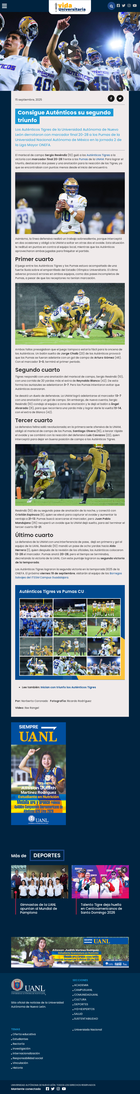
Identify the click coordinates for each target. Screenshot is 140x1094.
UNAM (100, 159)
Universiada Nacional (88, 1030)
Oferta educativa (24, 1034)
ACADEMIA (81, 985)
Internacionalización (26, 1053)
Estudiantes (20, 1039)
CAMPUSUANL (83, 990)
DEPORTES (47, 855)
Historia (18, 1068)
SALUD (78, 1014)
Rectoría (18, 1044)
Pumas (83, 159)
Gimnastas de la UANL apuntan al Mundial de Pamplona (38, 908)
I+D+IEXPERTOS (84, 1009)
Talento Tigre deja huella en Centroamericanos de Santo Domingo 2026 (101, 908)
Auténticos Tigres (98, 155)
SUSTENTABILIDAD (86, 1019)
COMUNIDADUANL (86, 995)
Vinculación (20, 1063)
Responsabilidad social (28, 1058)
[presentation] (13, 884)
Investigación (21, 1049)
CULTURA (80, 999)
